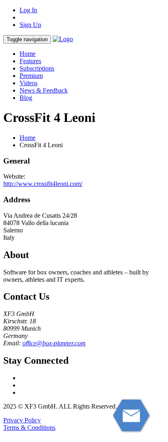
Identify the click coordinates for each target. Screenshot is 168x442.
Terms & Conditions (29, 427)
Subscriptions (37, 68)
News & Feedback (44, 90)
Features (30, 60)
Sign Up (30, 24)
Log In (28, 10)
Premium (31, 75)
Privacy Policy (22, 420)
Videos (29, 83)
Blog (26, 97)
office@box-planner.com (54, 343)
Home (27, 53)
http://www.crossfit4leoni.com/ (42, 183)
